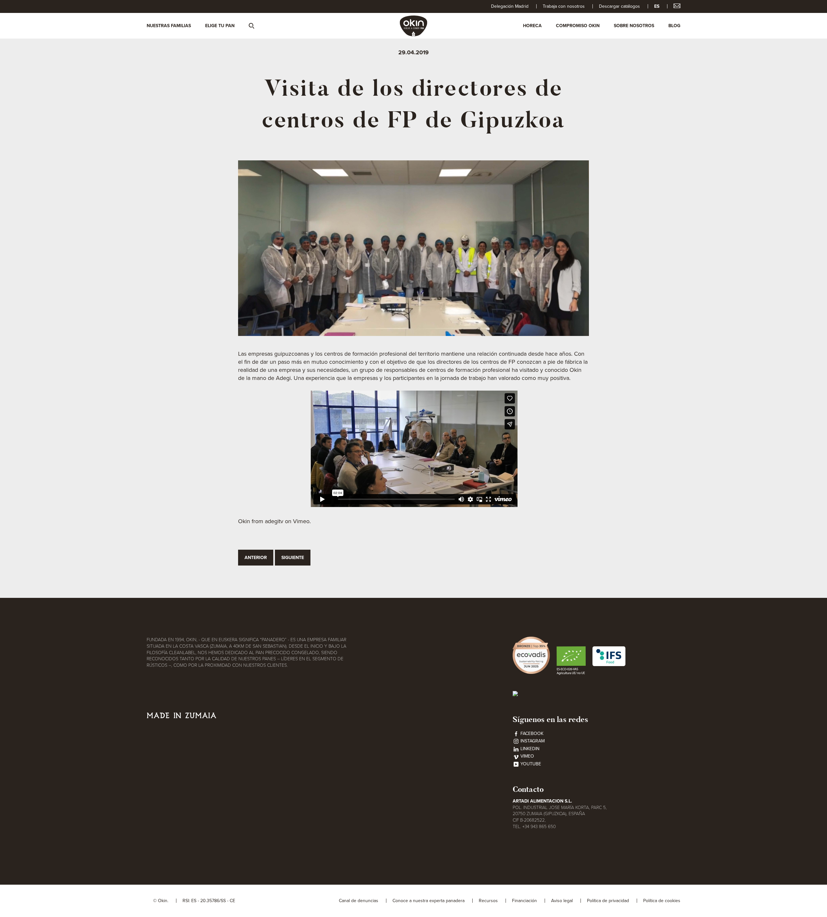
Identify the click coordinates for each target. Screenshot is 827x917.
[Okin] (413, 25)
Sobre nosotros (634, 25)
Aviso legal (562, 900)
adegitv (274, 521)
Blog (674, 25)
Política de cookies (661, 900)
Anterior (256, 557)
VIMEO (526, 756)
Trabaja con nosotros (564, 6)
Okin (244, 521)
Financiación (524, 900)
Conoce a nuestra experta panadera (429, 900)
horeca (532, 25)
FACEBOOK (531, 733)
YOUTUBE (530, 764)
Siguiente (292, 557)
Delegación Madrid (510, 6)
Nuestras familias (169, 25)
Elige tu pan (220, 25)
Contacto (528, 789)
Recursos (488, 900)
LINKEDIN (529, 748)
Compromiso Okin (578, 25)
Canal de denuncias (358, 900)
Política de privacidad (608, 900)
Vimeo (301, 521)
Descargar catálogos (619, 6)
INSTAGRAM (532, 741)
